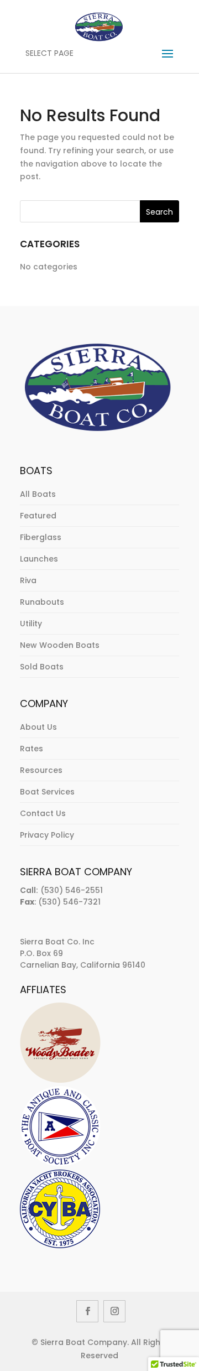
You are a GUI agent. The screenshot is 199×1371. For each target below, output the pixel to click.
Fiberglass (40, 537)
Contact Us (43, 813)
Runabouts (42, 601)
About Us (38, 727)
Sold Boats (42, 666)
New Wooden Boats (60, 645)
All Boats (38, 494)
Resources (41, 770)
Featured (38, 515)
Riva (28, 580)
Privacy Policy (47, 834)
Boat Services (47, 791)
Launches (39, 558)
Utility (31, 623)
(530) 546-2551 (71, 890)
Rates (31, 748)
